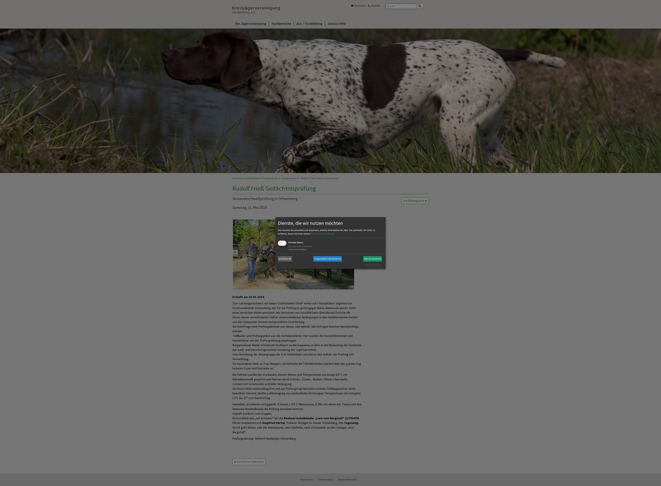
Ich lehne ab (285, 258)
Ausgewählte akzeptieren (327, 258)
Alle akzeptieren (372, 258)
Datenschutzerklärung (322, 233)
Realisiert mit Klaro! (374, 265)
